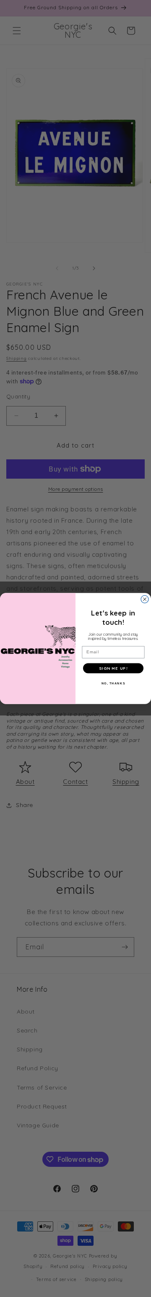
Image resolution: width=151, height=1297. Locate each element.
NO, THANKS (113, 683)
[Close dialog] (144, 599)
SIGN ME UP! (113, 668)
